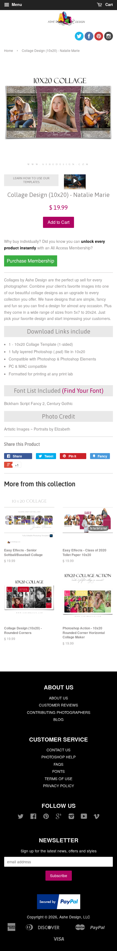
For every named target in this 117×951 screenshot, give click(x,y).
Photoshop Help (58, 756)
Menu (16, 4)
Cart (108, 4)
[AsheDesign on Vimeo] (97, 817)
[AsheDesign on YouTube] (84, 817)
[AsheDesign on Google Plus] (59, 817)
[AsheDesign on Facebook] (89, 39)
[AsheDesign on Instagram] (108, 39)
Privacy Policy (58, 785)
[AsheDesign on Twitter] (79, 39)
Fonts (58, 771)
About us (58, 698)
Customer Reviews (58, 705)
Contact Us (58, 749)
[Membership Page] (30, 265)
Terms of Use (58, 778)
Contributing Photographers (58, 712)
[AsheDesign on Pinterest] (98, 39)
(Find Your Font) (82, 390)
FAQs (58, 764)
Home (8, 50)
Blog (58, 719)
